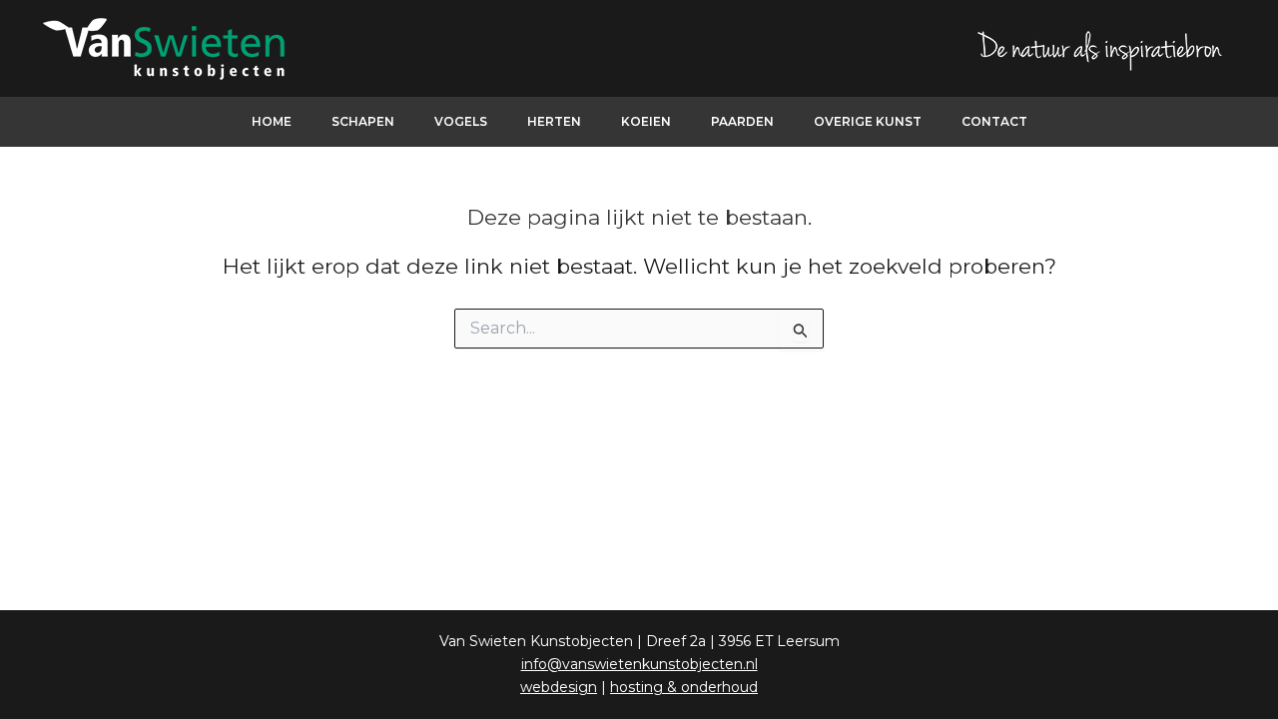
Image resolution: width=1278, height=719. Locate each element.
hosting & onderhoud (684, 687)
